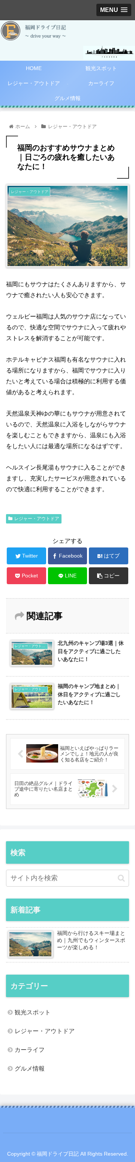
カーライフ (30, 1050)
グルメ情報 (30, 1068)
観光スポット (33, 1012)
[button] (121, 878)
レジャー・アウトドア (36, 518)
